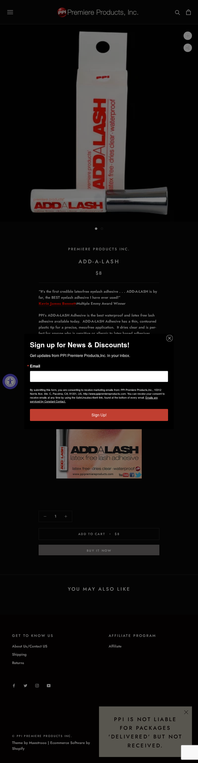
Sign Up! (99, 415)
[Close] (169, 338)
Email (35, 366)
